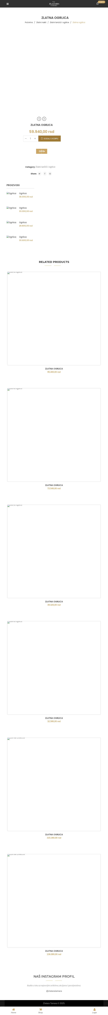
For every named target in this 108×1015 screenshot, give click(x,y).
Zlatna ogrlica (54, 368)
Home (13, 1012)
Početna (29, 22)
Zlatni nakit (41, 22)
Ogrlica (23, 193)
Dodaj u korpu (51, 138)
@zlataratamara (54, 991)
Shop (40, 1012)
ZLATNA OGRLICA (54, 834)
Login (94, 1012)
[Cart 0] (98, 4)
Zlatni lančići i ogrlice (59, 22)
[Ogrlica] (12, 197)
